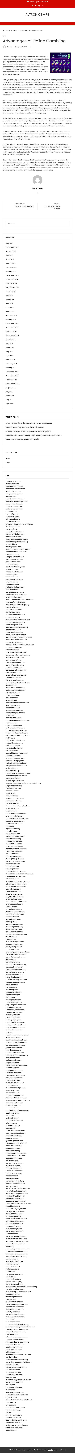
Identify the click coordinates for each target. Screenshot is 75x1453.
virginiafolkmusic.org (14, 786)
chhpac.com (11, 1405)
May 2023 (9, 351)
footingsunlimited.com (14, 1224)
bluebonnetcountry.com (15, 567)
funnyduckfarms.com (14, 1375)
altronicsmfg (37, 14)
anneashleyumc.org (13, 1216)
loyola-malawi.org (13, 828)
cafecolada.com (12, 854)
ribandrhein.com (12, 791)
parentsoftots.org (13, 1151)
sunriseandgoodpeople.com (16, 1040)
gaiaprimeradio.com (13, 992)
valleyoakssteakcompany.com (18, 1100)
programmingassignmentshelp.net (19, 524)
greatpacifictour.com (14, 1070)
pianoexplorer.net (13, 1294)
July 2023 (9, 343)
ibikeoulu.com (11, 959)
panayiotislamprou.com (15, 592)
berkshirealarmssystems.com (17, 703)
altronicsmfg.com (13, 519)
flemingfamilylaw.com (14, 1387)
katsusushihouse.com (14, 929)
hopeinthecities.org (13, 839)
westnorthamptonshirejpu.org (17, 604)
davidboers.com (12, 1161)
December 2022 (12, 372)
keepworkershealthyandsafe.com (19, 549)
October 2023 (11, 331)
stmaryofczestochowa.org (16, 964)
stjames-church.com (14, 944)
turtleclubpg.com (12, 1068)
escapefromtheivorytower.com (18, 655)
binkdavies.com (12, 906)
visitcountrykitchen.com (15, 1010)
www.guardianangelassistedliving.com (20, 1327)
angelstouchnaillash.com (15, 740)
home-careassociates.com (16, 813)
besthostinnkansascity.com (16, 1420)
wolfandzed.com (12, 1269)
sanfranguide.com (13, 864)
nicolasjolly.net (11, 922)
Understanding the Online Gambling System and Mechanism (29, 423)
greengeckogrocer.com (15, 758)
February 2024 (11, 315)
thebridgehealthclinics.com (16, 1143)
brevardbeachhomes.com (16, 652)
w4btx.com (10, 738)
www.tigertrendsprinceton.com (18, 1188)
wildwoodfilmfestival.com (15, 602)
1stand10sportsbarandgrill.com (17, 735)
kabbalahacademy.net (15, 743)
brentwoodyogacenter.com (16, 1251)
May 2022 (9, 400)
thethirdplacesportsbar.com (17, 1304)
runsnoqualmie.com (13, 1226)
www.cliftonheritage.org (15, 1244)
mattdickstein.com (13, 1166)
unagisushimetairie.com (15, 557)
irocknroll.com (11, 685)
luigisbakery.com (12, 1264)
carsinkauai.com (12, 1357)
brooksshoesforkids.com (15, 1130)
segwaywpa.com (12, 1138)
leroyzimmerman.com (14, 1382)
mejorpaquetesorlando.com (17, 733)
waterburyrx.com (12, 1090)
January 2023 (11, 367)
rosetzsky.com (11, 937)
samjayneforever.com (14, 1347)
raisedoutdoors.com (13, 677)
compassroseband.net (14, 1120)
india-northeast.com (14, 660)
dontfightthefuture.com (15, 665)
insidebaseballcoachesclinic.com (18, 1354)
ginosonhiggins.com (13, 1017)
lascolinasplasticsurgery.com (17, 1241)
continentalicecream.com (16, 901)
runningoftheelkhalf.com (15, 1196)
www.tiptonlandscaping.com (17, 1254)
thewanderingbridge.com (15, 969)
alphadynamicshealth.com (16, 1367)
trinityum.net (11, 1299)
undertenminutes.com (14, 509)
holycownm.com (12, 1063)
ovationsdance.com (13, 788)
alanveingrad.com (13, 1015)
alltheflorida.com (12, 1352)
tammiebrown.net (13, 995)
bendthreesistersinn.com (15, 1045)
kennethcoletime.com (14, 974)
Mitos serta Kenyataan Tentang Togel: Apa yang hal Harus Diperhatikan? (34, 435)
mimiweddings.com (13, 1417)
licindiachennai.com (13, 491)
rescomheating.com (14, 1415)
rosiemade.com (12, 723)
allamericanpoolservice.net (16, 776)
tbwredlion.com (12, 1334)
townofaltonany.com (14, 1030)
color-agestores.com (14, 823)
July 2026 (9, 243)
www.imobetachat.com (15, 1163)
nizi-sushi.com (11, 987)
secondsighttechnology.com (17, 753)
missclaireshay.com (13, 481)
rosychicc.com (11, 831)
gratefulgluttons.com (14, 841)
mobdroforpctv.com (14, 844)
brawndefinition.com (14, 899)
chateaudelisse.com (13, 597)
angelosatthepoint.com (15, 1095)
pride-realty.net (12, 1365)
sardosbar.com (12, 698)
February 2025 (11, 267)
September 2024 (12, 287)
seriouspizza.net (12, 1118)
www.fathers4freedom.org (16, 1191)
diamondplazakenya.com (15, 1332)
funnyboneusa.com (13, 1050)
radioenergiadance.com (15, 587)
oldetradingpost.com (14, 625)
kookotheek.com (12, 589)
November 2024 (12, 279)
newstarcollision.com (14, 748)
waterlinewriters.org (13, 1146)
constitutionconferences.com (17, 1110)
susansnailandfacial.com (15, 1183)
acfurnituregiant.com (14, 506)
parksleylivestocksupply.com (17, 818)
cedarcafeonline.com (14, 504)
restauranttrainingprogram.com (18, 773)
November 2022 (12, 375)
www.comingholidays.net (15, 861)
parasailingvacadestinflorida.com (19, 1362)
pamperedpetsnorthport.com (17, 720)
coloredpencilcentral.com (16, 670)
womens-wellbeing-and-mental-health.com (23, 783)
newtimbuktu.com (13, 516)
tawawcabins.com (13, 692)
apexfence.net (11, 1430)
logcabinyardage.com (14, 1158)
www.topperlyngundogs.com (17, 1193)
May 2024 (9, 303)
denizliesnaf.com (12, 1108)
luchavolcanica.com (13, 1060)
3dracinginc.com (12, 869)
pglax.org (9, 1032)
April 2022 (9, 404)
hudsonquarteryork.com (15, 1317)
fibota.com (10, 1319)
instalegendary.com (13, 547)
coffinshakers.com (13, 962)
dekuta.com (10, 1271)
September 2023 (12, 335)
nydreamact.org (12, 554)
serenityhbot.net (12, 1178)
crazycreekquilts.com (14, 904)
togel (8, 462)
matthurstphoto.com (14, 1349)
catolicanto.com (12, 796)
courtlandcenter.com (14, 1078)
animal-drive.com (13, 1125)
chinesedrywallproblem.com (17, 1042)
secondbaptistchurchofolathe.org (19, 1400)
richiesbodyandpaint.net (15, 489)
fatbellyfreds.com (13, 1312)
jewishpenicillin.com (13, 778)
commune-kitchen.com (15, 914)
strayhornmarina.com (14, 894)
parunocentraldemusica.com (17, 1324)
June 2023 (10, 347)
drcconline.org (11, 1085)
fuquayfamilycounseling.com (17, 1395)
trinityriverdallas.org (13, 801)
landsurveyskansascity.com (16, 1219)
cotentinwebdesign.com (15, 622)
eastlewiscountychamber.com (17, 881)
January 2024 (11, 319)
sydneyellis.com (12, 768)
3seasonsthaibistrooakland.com (18, 806)
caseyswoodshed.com (14, 1103)
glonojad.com (11, 939)
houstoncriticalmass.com (15, 871)
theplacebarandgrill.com (15, 1088)
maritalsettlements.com (15, 1022)
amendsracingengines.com (16, 1208)
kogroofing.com (12, 582)
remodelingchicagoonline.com (17, 1249)
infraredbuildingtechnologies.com (19, 637)
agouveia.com (11, 1397)
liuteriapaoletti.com (13, 1037)
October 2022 (11, 379)
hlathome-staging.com (15, 761)
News (4, 36)
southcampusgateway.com (16, 594)
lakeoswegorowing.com (15, 1392)
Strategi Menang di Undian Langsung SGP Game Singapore (28, 431)
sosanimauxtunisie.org (14, 579)
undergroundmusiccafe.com (17, 1425)
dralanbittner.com (13, 708)
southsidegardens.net (14, 1297)
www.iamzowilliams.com (15, 1289)
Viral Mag (51, 1450)
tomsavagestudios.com (15, 781)
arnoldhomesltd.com (14, 667)
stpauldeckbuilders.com (15, 1221)
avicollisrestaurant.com (15, 1083)
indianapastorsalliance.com (16, 1098)
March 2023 (10, 359)
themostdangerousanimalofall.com (19, 874)
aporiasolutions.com (13, 1135)
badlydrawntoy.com (13, 1168)
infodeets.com (11, 496)
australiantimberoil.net (14, 632)
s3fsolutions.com (12, 650)
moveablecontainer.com (15, 615)
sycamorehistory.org (14, 1281)
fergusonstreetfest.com (15, 1344)
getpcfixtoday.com (13, 562)
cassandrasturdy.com (14, 846)
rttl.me (8, 1412)
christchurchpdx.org (14, 909)
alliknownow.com (12, 879)
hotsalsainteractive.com (15, 499)
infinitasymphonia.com (14, 924)
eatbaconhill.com (12, 521)
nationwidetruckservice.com (17, 1065)
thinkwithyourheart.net (15, 680)
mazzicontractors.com (15, 1302)
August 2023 (10, 339)
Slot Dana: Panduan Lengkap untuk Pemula (22, 439)
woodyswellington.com (15, 1309)
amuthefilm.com (12, 917)
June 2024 (10, 299)
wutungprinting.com (13, 1020)
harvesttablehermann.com (16, 640)
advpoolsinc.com (12, 1093)
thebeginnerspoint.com (15, 859)
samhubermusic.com (14, 1427)
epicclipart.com (12, 569)
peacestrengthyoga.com (15, 1201)
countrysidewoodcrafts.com (17, 539)
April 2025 (10, 259)
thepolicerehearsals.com (15, 876)
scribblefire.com (12, 808)
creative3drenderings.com (16, 1153)
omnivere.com (11, 511)
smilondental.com (13, 745)
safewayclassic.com (13, 537)
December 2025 (12, 247)
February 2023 (11, 363)
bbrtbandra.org (12, 564)
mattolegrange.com (14, 1002)
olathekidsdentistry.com (15, 728)
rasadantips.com (12, 514)
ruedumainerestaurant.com (16, 934)
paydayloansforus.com (15, 531)
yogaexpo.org (11, 811)
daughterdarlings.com (14, 494)
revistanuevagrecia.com (15, 942)
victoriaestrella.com (13, 1073)
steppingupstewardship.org (16, 1256)
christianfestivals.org (14, 1007)
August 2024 (10, 291)
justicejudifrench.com (14, 967)
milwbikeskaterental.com (15, 1025)
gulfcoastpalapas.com (14, 1141)
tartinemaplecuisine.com (15, 982)
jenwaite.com (11, 1377)
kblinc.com (10, 715)
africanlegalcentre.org (14, 927)
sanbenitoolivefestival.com (16, 849)
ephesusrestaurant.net (15, 1307)
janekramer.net (12, 984)
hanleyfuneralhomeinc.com (16, 730)
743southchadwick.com (15, 657)
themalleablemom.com (15, 972)
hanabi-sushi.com (13, 1266)
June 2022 (10, 396)
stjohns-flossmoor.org (14, 1047)
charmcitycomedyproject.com (18, 952)
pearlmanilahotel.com (14, 572)
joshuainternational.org (15, 1181)
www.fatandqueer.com (15, 1213)
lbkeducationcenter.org (15, 798)
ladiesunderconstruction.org (17, 627)
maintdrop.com (12, 574)
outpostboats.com (13, 834)
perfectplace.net (12, 803)
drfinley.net (10, 1385)
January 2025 (11, 271)
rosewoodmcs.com (13, 1279)
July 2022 (9, 392)
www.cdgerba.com (13, 1322)
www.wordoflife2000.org (15, 687)
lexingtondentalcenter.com (16, 766)
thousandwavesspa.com (15, 1075)
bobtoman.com (12, 577)
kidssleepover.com (13, 526)
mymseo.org (11, 1402)
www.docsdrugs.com (14, 1229)
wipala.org (10, 826)
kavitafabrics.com (13, 1058)
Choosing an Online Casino (51, 206)
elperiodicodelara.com (14, 486)
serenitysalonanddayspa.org (17, 501)
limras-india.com (12, 484)
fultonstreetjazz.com (14, 609)
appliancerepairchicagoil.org (17, 542)
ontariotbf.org (11, 544)
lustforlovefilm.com (13, 919)
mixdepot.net (11, 1276)
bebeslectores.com (13, 630)
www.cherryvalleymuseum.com (18, 620)
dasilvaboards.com (13, 889)
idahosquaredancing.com (15, 690)
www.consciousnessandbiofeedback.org (21, 1287)
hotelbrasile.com (12, 607)
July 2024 (9, 295)
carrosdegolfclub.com (14, 642)
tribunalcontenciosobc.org (16, 884)
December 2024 (12, 275)
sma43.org (10, 1246)
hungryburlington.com (14, 977)
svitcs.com (10, 1115)
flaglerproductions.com (15, 896)
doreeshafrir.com (12, 949)
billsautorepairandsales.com (17, 1337)
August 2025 (10, 251)
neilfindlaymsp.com (13, 1080)
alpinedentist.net (12, 584)
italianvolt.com (11, 700)
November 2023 (12, 327)
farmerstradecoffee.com (15, 1156)
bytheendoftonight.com (15, 836)
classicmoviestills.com (14, 851)
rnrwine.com (11, 1390)
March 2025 (10, 263)
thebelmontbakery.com (15, 534)
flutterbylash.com (13, 1370)
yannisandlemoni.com (14, 710)
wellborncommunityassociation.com (20, 599)
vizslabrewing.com (13, 705)
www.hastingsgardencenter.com (18, 1292)
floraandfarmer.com (14, 647)
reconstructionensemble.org (17, 1055)
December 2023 (12, 323)
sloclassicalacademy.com (16, 886)
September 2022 (12, 384)
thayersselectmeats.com (15, 1133)
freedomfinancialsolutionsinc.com (19, 1203)
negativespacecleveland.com (17, 1035)
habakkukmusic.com (14, 1173)
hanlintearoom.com (13, 1372)
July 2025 (9, 255)
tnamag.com (11, 1128)
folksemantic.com (13, 695)
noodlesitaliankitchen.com (16, 552)
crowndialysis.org (12, 771)
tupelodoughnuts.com (14, 725)
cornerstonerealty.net (14, 1284)
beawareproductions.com (16, 954)
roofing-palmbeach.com (15, 662)
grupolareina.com (13, 617)
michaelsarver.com (13, 755)
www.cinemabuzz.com (14, 1274)
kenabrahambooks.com (15, 911)
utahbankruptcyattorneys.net (17, 682)
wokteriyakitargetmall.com (16, 763)
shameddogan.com (13, 1148)
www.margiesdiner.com (15, 1231)
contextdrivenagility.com (15, 957)
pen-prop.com (11, 1186)
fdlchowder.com (12, 1234)
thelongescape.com (13, 1000)
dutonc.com (10, 997)
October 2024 (11, 283)
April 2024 (10, 307)
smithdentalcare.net (14, 1422)
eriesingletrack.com (13, 718)
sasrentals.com (12, 750)
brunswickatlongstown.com (16, 979)
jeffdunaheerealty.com (15, 1198)
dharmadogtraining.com (15, 1407)
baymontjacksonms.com (15, 1027)
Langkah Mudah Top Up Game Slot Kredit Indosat (25, 427)
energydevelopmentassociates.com (20, 645)
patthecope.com (12, 1113)
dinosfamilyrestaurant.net (16, 635)
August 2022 (10, 388)
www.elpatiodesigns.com (15, 1314)
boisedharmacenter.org (15, 821)
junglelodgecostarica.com (16, 1005)
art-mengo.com (12, 990)
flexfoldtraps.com (13, 1206)
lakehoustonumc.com (14, 1171)
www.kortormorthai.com (15, 1211)
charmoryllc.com (12, 866)
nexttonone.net (12, 1176)
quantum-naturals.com (15, 1339)
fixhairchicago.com (13, 1105)
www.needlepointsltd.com (16, 1236)
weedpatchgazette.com (15, 713)
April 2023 (9, 355)
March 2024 (10, 311)
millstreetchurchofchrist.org (17, 1359)
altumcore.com (12, 1123)
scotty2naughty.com (14, 947)
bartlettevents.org (13, 612)
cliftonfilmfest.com (13, 672)
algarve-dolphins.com (14, 1012)
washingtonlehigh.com (14, 1261)
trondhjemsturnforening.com (17, 1329)
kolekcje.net (10, 793)
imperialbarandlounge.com (16, 675)
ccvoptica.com (12, 1259)
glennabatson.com (13, 891)
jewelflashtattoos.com (14, 559)
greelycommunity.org (14, 932)
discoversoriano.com (14, 856)
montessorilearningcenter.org (17, 1342)
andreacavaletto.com (14, 816)
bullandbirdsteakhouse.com (16, 1239)
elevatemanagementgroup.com (18, 1380)
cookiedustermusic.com (15, 1052)
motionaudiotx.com (13, 1410)
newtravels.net (11, 529)
